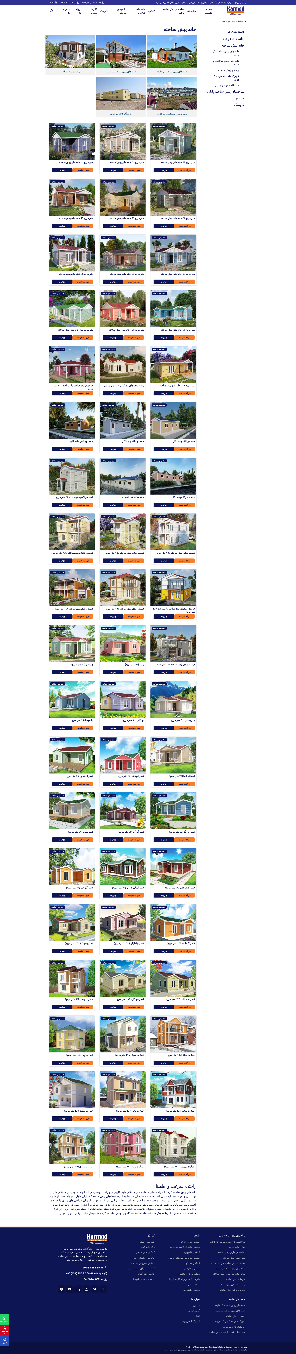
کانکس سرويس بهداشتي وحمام (184, 1258)
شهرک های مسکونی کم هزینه (226, 78)
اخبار (197, 1316)
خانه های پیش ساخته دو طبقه (226, 62)
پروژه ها (78, 11)
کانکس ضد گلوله (146, 1274)
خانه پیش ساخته (122, 11)
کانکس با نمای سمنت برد (142, 1268)
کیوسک (104, 11)
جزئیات (164, 170)
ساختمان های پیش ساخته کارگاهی (227, 1242)
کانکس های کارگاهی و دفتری (185, 1247)
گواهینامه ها (194, 1310)
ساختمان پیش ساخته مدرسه (230, 1268)
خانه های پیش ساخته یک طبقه (226, 53)
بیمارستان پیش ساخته (234, 1258)
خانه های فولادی (140, 11)
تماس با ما (66, 11)
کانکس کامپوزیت (191, 1252)
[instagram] (86, 1289)
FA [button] (53, 2)
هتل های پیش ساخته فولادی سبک (228, 1263)
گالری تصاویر (93, 11)
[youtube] (70, 1289)
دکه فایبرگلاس (147, 1247)
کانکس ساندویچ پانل (190, 1242)
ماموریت (195, 1305)
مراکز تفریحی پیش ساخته (232, 1284)
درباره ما (195, 1299)
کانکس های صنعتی (145, 1252)
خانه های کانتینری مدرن (142, 1258)
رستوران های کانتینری (188, 1274)
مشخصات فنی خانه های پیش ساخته (226, 1332)
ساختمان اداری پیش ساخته (231, 1252)
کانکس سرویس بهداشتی (142, 1263)
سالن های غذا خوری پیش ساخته (229, 1274)
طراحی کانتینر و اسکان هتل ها (184, 1279)
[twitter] (95, 1289)
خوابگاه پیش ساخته (235, 1279)
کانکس (151, 11)
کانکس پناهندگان (191, 1290)
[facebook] (103, 1289)
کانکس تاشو (194, 1284)
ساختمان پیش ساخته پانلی (173, 11)
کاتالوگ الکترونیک (191, 1321)
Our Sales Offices (68, 2)
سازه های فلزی (237, 1247)
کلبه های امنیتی (147, 1242)
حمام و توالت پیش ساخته (232, 1290)
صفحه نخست (208, 11)
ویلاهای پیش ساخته (229, 70)
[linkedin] (78, 1289)
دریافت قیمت (185, 170)
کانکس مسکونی (191, 1263)
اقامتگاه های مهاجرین (227, 85)
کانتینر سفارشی (192, 1268)
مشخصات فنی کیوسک (143, 1279)
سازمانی (191, 11)
